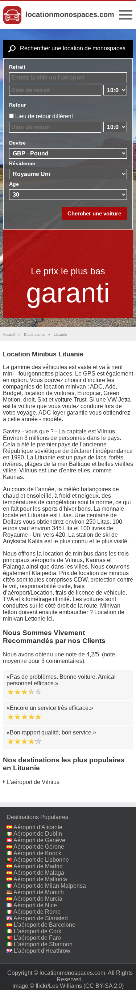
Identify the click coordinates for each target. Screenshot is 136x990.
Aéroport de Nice (35, 905)
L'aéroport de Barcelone (44, 925)
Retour (17, 105)
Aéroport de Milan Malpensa (49, 886)
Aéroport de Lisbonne (41, 860)
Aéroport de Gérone (38, 847)
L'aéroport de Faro (37, 938)
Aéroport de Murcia (37, 899)
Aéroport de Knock (37, 853)
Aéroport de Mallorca (40, 879)
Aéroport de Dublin (37, 834)
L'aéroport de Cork (37, 931)
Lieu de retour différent (44, 116)
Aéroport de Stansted (40, 918)
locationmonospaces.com (69, 14)
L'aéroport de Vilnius (33, 782)
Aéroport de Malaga (38, 873)
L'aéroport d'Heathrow (42, 951)
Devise (17, 143)
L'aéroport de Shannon (43, 944)
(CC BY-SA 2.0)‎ (103, 986)
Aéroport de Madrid (38, 866)
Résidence (22, 163)
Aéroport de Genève (39, 840)
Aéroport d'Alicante (37, 827)
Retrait (17, 67)
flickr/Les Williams (59, 986)
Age (14, 184)
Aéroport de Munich (38, 892)
